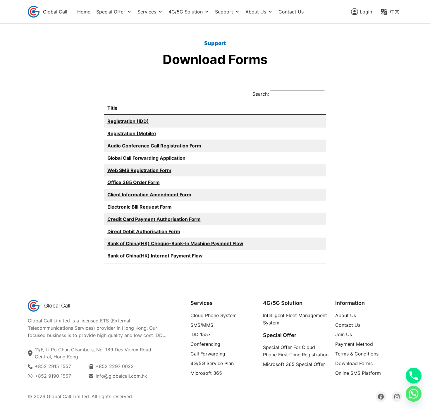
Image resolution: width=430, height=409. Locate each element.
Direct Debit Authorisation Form (143, 231)
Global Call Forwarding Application (146, 158)
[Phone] (414, 376)
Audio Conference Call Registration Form (154, 146)
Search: (260, 94)
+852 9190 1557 (53, 376)
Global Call (55, 12)
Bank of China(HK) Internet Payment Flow (155, 256)
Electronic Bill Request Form (139, 207)
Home (83, 12)
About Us (255, 12)
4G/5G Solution (185, 12)
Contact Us (291, 12)
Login (366, 12)
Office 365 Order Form (133, 182)
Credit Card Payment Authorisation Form (154, 219)
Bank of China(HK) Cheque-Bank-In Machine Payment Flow (175, 243)
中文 (394, 12)
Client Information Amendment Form (149, 194)
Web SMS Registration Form (139, 170)
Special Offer (110, 12)
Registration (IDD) (128, 121)
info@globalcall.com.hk (121, 376)
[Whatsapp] (414, 394)
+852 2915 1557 (53, 366)
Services (146, 12)
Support (224, 12)
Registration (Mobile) (131, 133)
